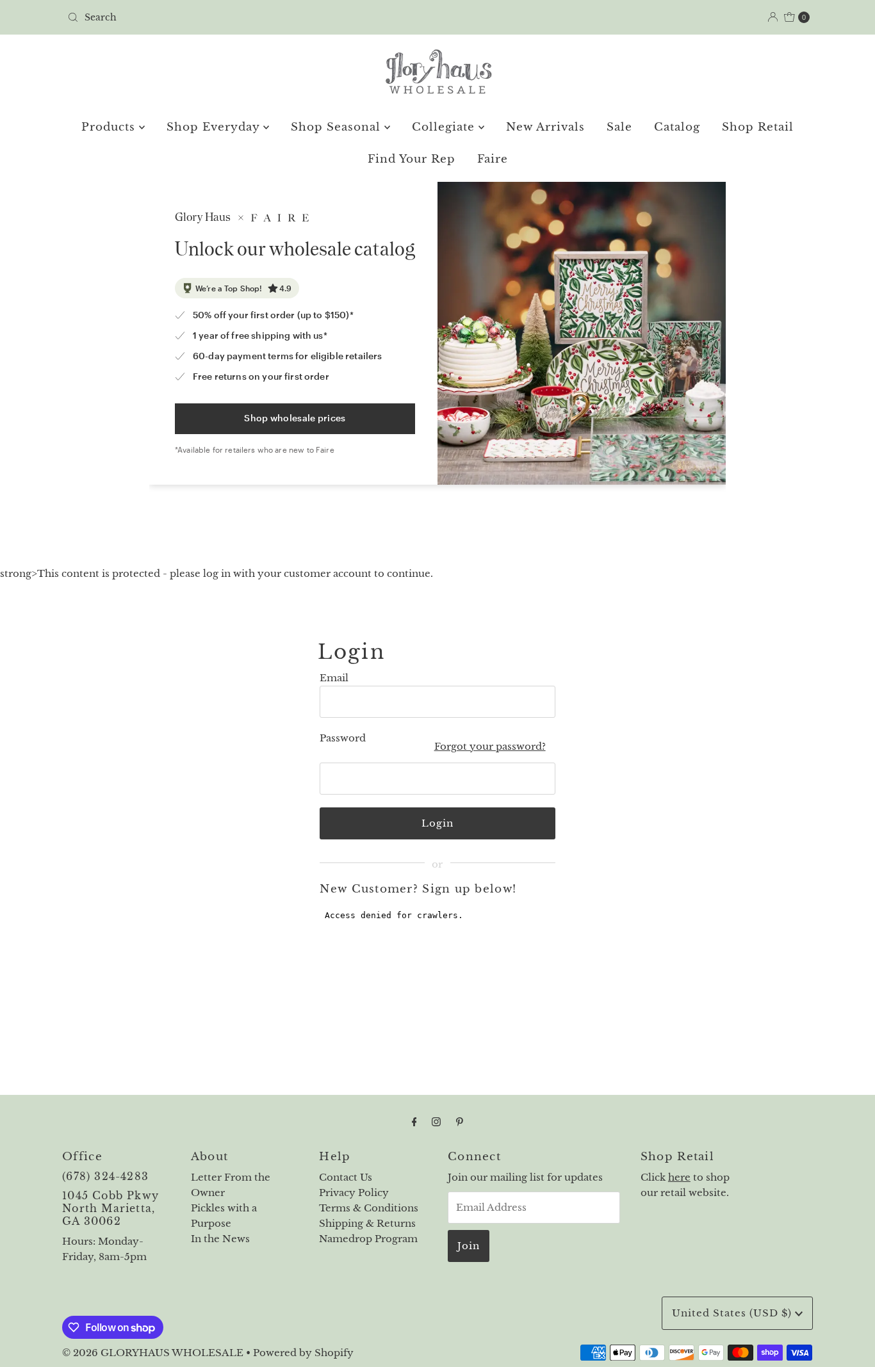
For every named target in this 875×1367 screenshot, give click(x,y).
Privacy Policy (354, 1192)
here (679, 1177)
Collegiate (445, 127)
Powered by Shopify (303, 1353)
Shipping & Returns (367, 1223)
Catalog (677, 127)
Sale (619, 127)
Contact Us (345, 1177)
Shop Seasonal (337, 127)
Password (343, 738)
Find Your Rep (411, 159)
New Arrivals (545, 127)
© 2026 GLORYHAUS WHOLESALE (152, 1353)
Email (334, 678)
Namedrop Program (368, 1239)
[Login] (773, 17)
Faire (492, 159)
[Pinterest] (459, 1121)
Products (110, 127)
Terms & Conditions (368, 1208)
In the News (220, 1239)
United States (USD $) (733, 1313)
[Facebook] (414, 1121)
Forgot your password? (490, 746)
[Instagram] (436, 1121)
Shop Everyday (215, 127)
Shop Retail (758, 127)
